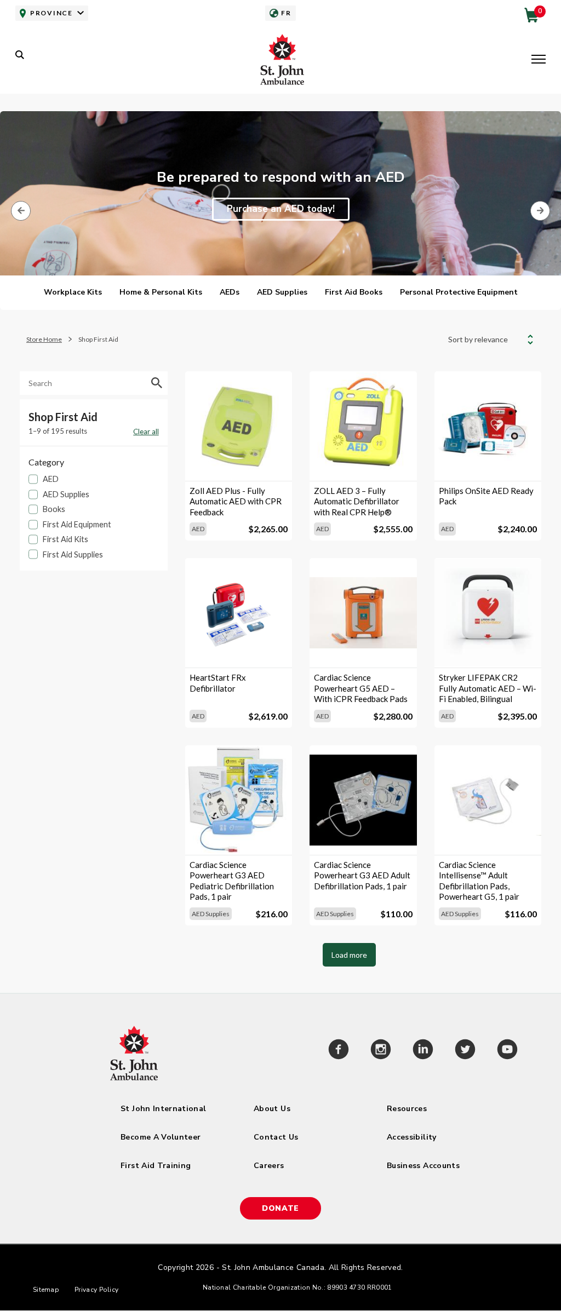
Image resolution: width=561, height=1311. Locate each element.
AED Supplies (282, 292)
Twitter (465, 1051)
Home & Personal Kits (160, 292)
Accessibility (412, 1137)
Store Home (44, 339)
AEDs (229, 292)
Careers (269, 1165)
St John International (163, 1108)
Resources (407, 1108)
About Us (272, 1108)
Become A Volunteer (161, 1137)
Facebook (338, 1051)
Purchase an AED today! (281, 209)
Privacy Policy (96, 1289)
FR (286, 13)
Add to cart (238, 462)
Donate (280, 1208)
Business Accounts (423, 1165)
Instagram (380, 1051)
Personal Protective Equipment (459, 292)
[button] (538, 60)
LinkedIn (423, 1051)
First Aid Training (156, 1165)
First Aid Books (353, 292)
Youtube (507, 1051)
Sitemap (46, 1289)
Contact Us (276, 1137)
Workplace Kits (73, 292)
